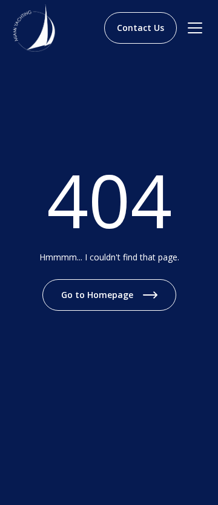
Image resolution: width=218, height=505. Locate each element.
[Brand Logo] (40, 28)
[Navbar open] (195, 27)
